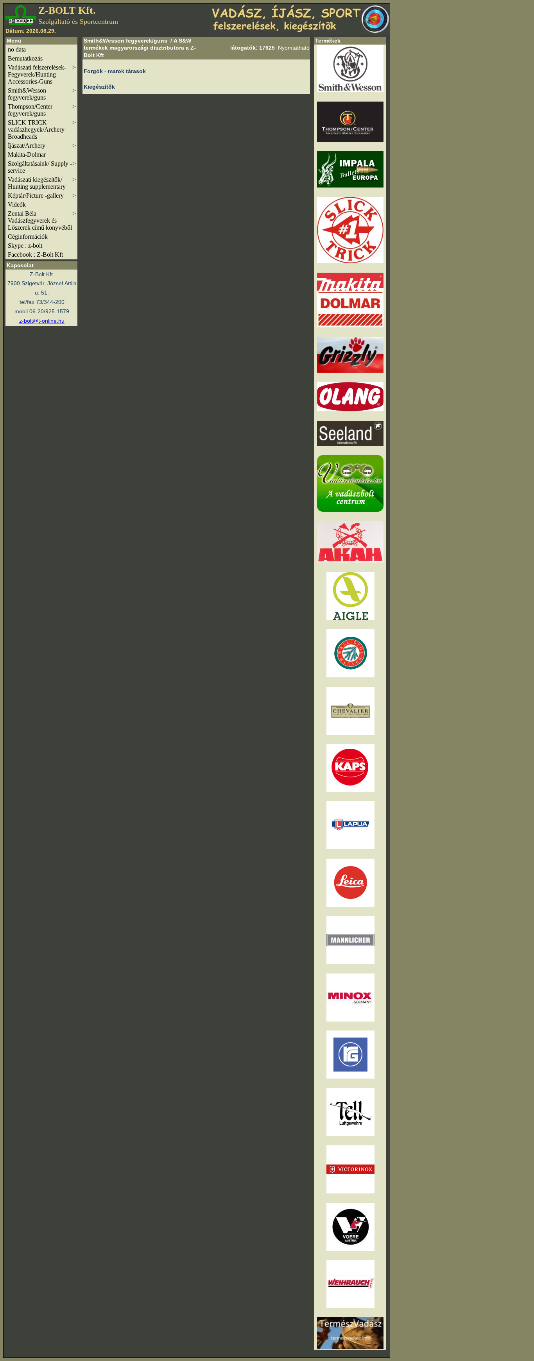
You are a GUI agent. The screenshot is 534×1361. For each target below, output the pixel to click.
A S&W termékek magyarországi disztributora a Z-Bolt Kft (140, 48)
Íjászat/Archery (42, 145)
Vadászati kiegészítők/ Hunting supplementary (42, 183)
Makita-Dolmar (27, 154)
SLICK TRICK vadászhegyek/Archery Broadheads (42, 129)
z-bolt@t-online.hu (42, 321)
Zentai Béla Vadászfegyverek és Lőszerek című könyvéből (42, 220)
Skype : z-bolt (25, 245)
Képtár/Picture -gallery (42, 195)
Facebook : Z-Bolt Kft (35, 254)
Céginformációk (28, 236)
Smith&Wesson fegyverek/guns (42, 94)
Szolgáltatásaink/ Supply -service (42, 167)
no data (17, 49)
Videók (17, 204)
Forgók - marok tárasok (115, 71)
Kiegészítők (99, 87)
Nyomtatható (294, 48)
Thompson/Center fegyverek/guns (42, 110)
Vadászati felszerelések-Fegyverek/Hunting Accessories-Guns (42, 74)
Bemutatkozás (25, 58)
